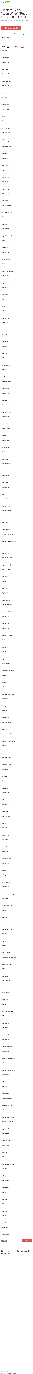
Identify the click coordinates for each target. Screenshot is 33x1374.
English (4, 1240)
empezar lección (12, 28)
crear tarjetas (27, 1241)
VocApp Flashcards (6, 1371)
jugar (24, 34)
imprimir (17, 34)
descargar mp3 (7, 34)
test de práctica (7, 37)
